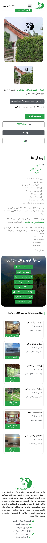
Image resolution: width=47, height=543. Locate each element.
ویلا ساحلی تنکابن (34, 365)
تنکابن (20, 90)
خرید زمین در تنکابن (33, 222)
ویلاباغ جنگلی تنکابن (33, 388)
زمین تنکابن (35, 169)
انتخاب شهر (11, 6)
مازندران (37, 173)
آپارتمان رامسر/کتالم (33, 435)
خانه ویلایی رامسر (34, 412)
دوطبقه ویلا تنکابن (34, 322)
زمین (23, 140)
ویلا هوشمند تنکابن (34, 344)
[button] (30, 6)
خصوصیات (32, 90)
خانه (42, 90)
